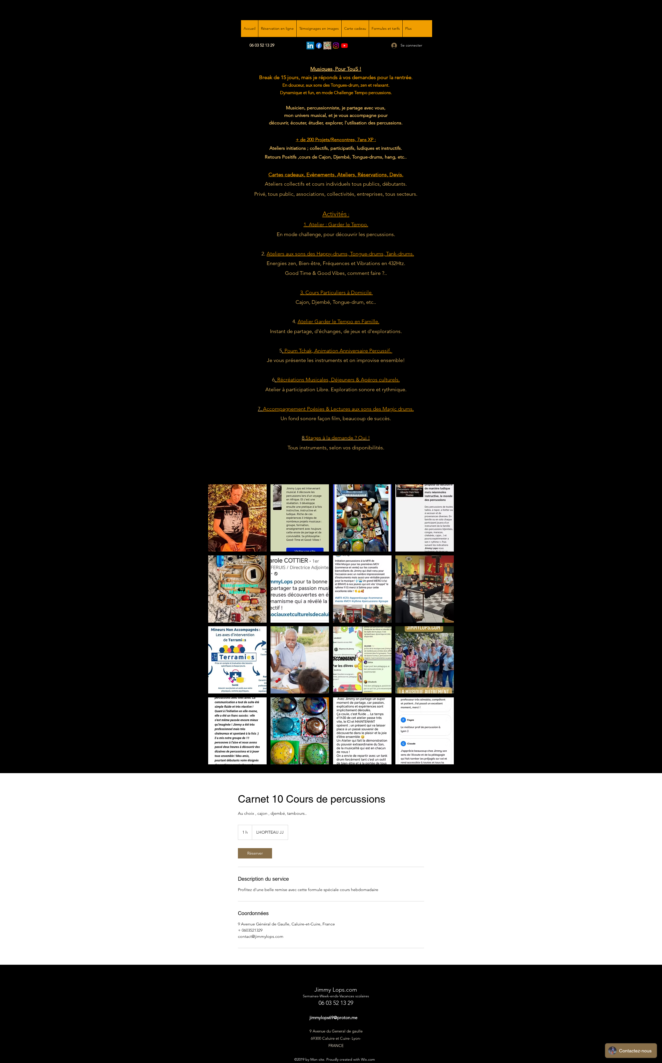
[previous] (217, 627)
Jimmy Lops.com (335, 989)
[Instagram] (336, 45)
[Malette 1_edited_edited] (327, 45)
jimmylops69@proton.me (333, 1017)
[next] (444, 627)
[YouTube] (344, 45)
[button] (237, 518)
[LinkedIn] (310, 45)
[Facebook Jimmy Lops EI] (319, 45)
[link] (255, 853)
